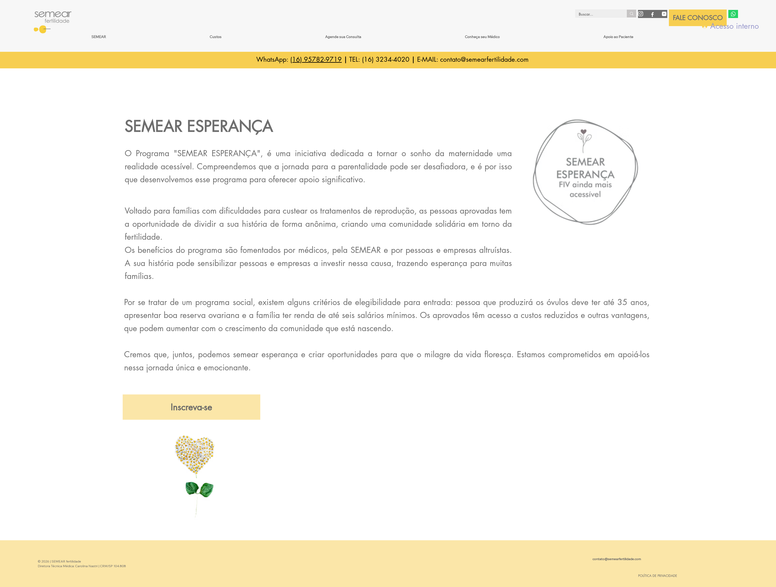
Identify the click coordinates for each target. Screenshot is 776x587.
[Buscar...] (631, 13)
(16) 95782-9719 (316, 59)
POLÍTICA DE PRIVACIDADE (657, 576)
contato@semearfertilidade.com (484, 59)
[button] (98, 36)
